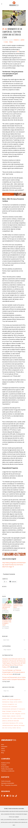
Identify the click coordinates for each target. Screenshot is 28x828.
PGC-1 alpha (13, 718)
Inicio (2, 744)
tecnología (21, 725)
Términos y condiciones (7, 771)
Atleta (3, 748)
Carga (11, 701)
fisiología (8, 711)
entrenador (14, 706)
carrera (15, 701)
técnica (19, 727)
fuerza (19, 711)
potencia (4, 720)
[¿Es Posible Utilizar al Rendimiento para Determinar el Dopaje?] (7, 616)
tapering (16, 725)
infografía (17, 713)
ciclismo (4, 704)
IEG (18, 51)
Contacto (3, 765)
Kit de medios (5, 767)
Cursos (3, 750)
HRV (13, 713)
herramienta (5, 713)
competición (10, 704)
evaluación (22, 709)
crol (16, 704)
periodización (6, 718)
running (21, 723)
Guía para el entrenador (7, 783)
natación (13, 716)
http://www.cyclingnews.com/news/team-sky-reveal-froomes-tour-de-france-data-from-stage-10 (14, 565)
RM (17, 723)
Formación (14, 711)
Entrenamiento (6, 709)
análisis (4, 699)
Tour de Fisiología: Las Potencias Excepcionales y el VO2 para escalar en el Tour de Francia (13, 672)
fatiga (3, 711)
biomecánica (5, 701)
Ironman (23, 713)
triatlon (14, 727)
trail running (8, 727)
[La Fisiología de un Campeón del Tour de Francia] (18, 600)
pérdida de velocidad (13, 720)
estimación (14, 709)
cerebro (20, 701)
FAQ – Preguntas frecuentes (9, 785)
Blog (2, 752)
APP (8, 699)
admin (22, 40)
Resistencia (12, 723)
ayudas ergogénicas (15, 699)
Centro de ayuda (5, 781)
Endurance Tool (6, 706)
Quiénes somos (5, 763)
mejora (8, 716)
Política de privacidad (7, 769)
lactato (4, 716)
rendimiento (5, 723)
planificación (20, 718)
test (3, 727)
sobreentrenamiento (7, 725)
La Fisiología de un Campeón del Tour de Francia (18, 606)
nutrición (18, 716)
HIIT (11, 713)
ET (18, 709)
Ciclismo (16, 40)
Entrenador (4, 746)
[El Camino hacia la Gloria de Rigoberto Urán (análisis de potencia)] (7, 600)
